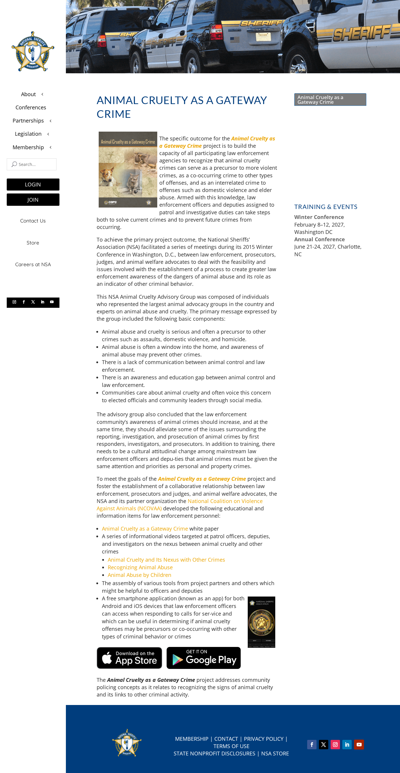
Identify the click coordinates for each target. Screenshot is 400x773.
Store (33, 242)
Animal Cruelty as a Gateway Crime (145, 528)
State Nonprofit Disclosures (214, 753)
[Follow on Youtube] (51, 301)
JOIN (33, 199)
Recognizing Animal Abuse (140, 567)
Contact (226, 738)
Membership (191, 738)
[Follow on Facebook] (23, 301)
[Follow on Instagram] (14, 301)
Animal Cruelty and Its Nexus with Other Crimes (166, 559)
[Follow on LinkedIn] (42, 301)
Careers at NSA (33, 264)
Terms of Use (231, 746)
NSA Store (275, 753)
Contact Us (33, 221)
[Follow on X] (33, 301)
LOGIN (33, 184)
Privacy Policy (263, 738)
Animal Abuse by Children (139, 574)
